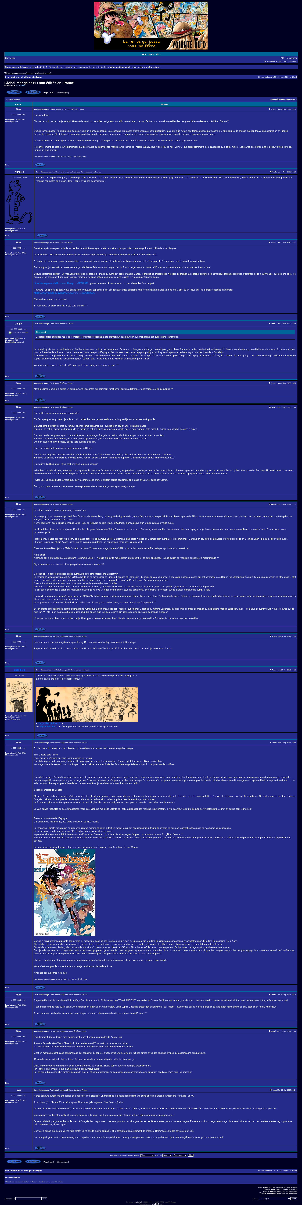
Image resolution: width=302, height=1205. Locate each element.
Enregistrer (154, 67)
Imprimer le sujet (13, 99)
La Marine (20, 85)
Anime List (56, 723)
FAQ (282, 58)
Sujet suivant (291, 99)
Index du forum (12, 77)
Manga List (43, 723)
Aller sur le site (151, 54)
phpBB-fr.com (157, 1204)
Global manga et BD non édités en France (39, 83)
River (53, 156)
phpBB (139, 1202)
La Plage (26, 77)
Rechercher (291, 58)
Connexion (10, 58)
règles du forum (48, 726)
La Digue (37, 77)
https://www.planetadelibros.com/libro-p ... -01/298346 (61, 283)
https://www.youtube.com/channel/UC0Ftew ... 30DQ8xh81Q (64, 293)
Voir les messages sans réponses (18, 73)
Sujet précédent (277, 99)
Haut (7, 165)
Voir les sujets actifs (43, 73)
